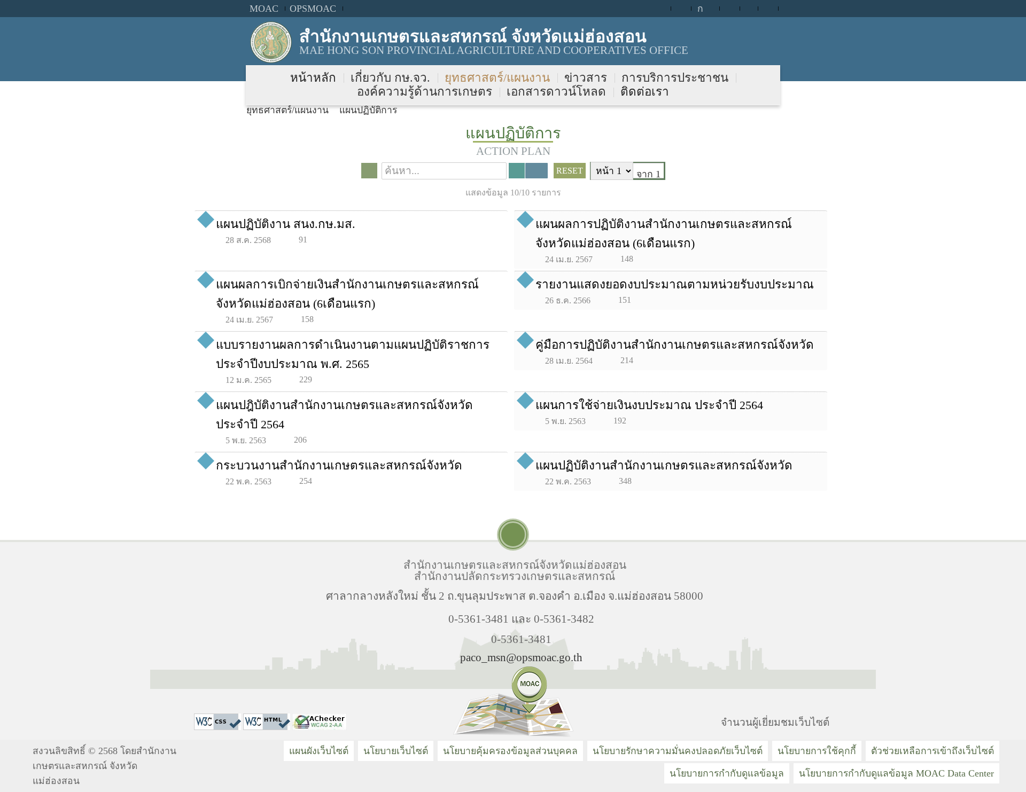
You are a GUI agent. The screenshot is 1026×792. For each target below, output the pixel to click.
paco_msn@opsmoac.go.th (521, 657)
